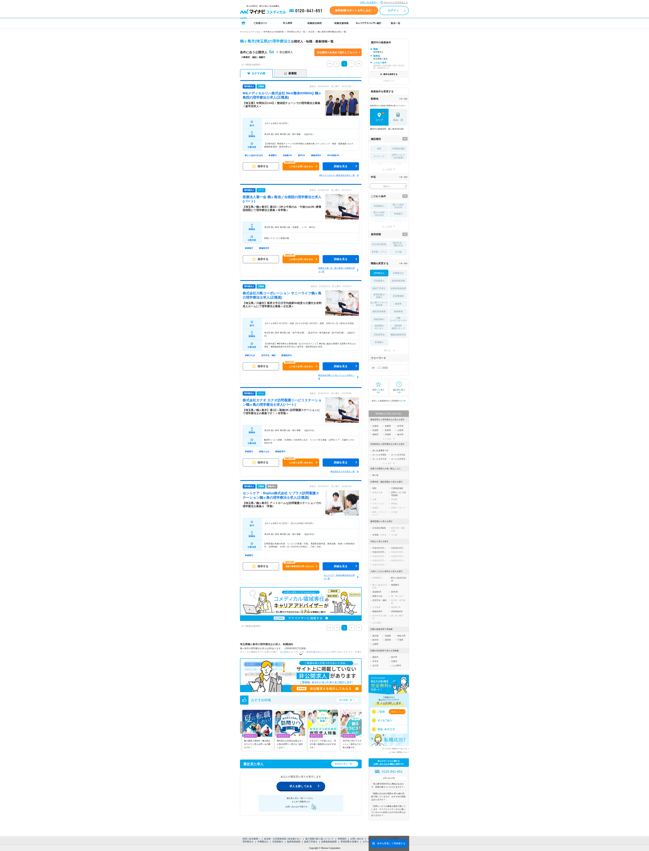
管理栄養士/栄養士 (350, 841)
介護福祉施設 (398, 148)
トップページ (243, 23)
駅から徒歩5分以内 (398, 206)
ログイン (393, 10)
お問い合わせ (357, 838)
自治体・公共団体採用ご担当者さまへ (282, 838)
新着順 (293, 73)
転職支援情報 (341, 23)
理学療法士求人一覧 (296, 32)
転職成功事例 (314, 23)
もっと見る (387, 169)
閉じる (387, 350)
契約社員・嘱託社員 (398, 244)
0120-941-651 (306, 11)
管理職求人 (379, 206)
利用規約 (342, 838)
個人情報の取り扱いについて (319, 838)
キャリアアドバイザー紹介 (368, 23)
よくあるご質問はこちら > (399, 752)
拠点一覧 (395, 23)
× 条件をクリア (389, 81)
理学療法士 (248, 841)
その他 (398, 252)
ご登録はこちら (396, 712)
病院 (379, 148)
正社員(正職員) (379, 244)
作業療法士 (262, 841)
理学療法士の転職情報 (273, 32)
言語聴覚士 (277, 841)
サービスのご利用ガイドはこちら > (395, 749)
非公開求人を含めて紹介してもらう (337, 52)
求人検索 (287, 23)
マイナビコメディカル (250, 32)
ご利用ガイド (260, 23)
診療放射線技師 (329, 841)
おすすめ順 (258, 73)
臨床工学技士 (310, 841)
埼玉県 (311, 32)
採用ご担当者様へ (369, 2)
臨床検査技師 (293, 841)
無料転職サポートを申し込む (353, 10)
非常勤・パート (379, 252)
